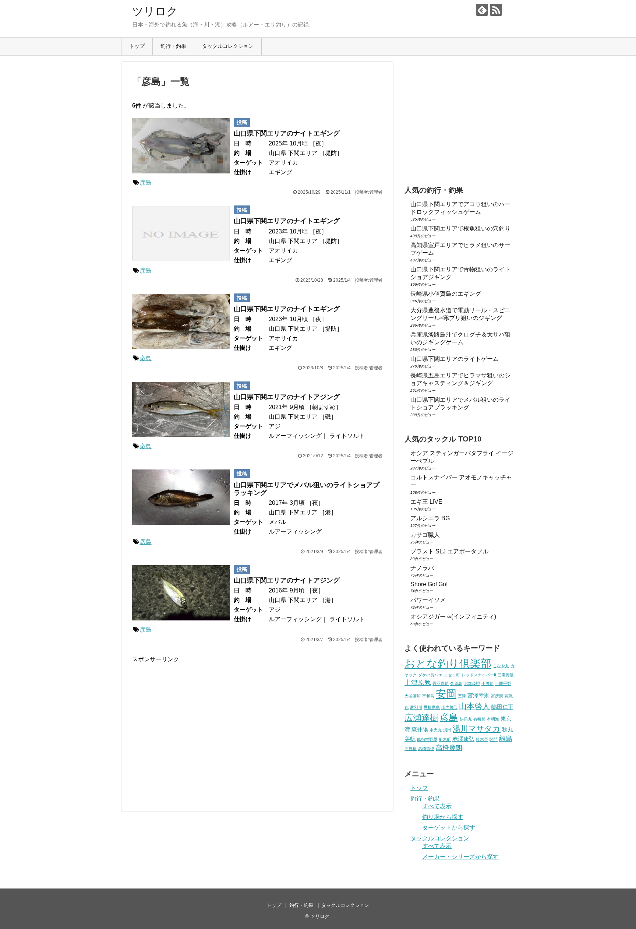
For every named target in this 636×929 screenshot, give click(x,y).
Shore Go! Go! (429, 584)
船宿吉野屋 (427, 739)
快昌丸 (466, 719)
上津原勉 (417, 682)
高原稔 (410, 748)
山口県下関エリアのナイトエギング (287, 133)
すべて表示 (437, 806)
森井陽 (419, 729)
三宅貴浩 (506, 675)
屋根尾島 (432, 707)
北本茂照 (472, 683)
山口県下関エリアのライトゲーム (454, 359)
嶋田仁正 (502, 707)
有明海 (493, 719)
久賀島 (456, 683)
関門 (494, 739)
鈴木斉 (482, 739)
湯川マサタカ (477, 728)
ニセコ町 (452, 675)
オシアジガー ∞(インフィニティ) (453, 616)
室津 (462, 696)
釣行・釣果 (173, 46)
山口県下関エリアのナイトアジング (287, 397)
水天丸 (436, 730)
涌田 (447, 730)
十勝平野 (503, 683)
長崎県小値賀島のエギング (445, 294)
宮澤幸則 (478, 695)
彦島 (146, 182)
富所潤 (497, 696)
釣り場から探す (442, 817)
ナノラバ (422, 568)
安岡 (446, 694)
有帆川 (479, 719)
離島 (505, 738)
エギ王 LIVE (426, 502)
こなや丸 (501, 666)
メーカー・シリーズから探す (460, 857)
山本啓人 (474, 706)
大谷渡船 (412, 696)
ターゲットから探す (448, 827)
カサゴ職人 (425, 535)
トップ (137, 46)
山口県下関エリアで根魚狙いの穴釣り (460, 228)
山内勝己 (449, 707)
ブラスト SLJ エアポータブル (449, 551)
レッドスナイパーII (479, 675)
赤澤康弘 (463, 739)
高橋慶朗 (449, 748)
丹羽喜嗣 (440, 683)
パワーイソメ (428, 600)
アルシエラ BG (430, 518)
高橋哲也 (426, 748)
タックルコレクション (228, 46)
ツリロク (155, 11)
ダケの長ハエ (430, 675)
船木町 (445, 739)
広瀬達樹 (421, 717)
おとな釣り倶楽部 (447, 663)
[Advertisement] (194, 734)
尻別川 (416, 707)
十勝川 (487, 683)
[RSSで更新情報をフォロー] (496, 10)
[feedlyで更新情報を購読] (482, 10)
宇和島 (428, 696)
